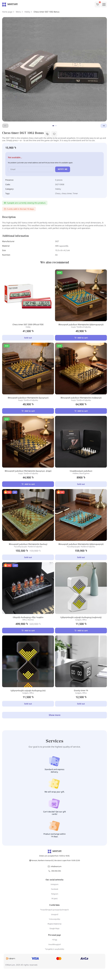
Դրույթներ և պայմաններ (54, 949)
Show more (54, 715)
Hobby (27, 12)
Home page (7, 12)
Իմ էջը (54, 939)
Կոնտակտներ (54, 919)
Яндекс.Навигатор (54, 924)
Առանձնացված (54, 944)
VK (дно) (54, 898)
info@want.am (56, 866)
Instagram (54, 884)
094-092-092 (56, 871)
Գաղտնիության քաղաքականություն (54, 909)
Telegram (54, 894)
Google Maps (54, 928)
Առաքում (54, 914)
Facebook (54, 889)
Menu (18, 12)
